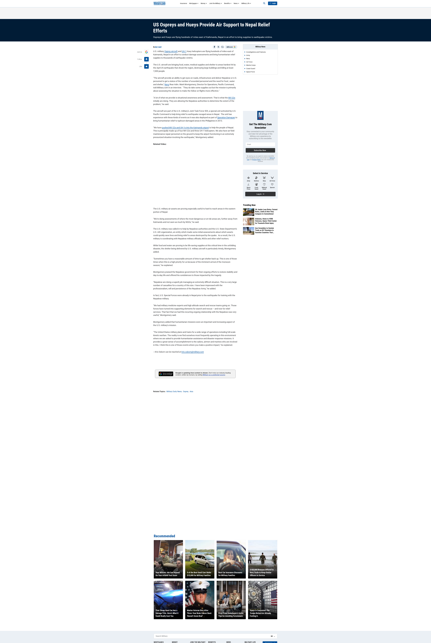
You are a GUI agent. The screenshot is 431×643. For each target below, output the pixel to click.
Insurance (183, 3)
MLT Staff (158, 47)
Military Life (245, 3)
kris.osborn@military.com (192, 352)
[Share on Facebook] (214, 47)
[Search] (264, 3)
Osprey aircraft (171, 51)
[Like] (146, 66)
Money (203, 3)
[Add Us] (146, 52)
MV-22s (231, 98)
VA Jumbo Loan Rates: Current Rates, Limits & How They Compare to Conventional (266, 211)
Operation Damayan (226, 117)
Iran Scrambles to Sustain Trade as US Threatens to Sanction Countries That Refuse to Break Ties (264, 230)
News (236, 3)
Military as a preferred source (214, 375)
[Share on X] (218, 47)
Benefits (227, 3)
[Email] (222, 47)
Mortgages (193, 3)
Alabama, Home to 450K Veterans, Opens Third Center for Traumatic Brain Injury (266, 221)
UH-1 (184, 51)
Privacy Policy (256, 159)
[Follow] (146, 59)
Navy (167, 84)
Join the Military (214, 3)
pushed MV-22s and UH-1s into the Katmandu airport (185, 127)
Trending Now (249, 205)
